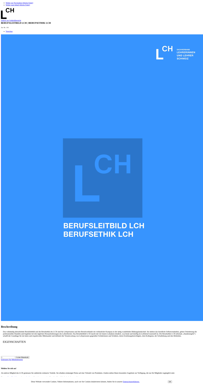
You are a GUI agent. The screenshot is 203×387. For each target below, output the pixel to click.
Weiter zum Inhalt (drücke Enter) (18, 5)
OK (170, 382)
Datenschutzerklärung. (131, 382)
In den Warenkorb (22, 357)
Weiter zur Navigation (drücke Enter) (19, 3)
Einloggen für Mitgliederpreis (12, 360)
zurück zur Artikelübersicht (11, 20)
